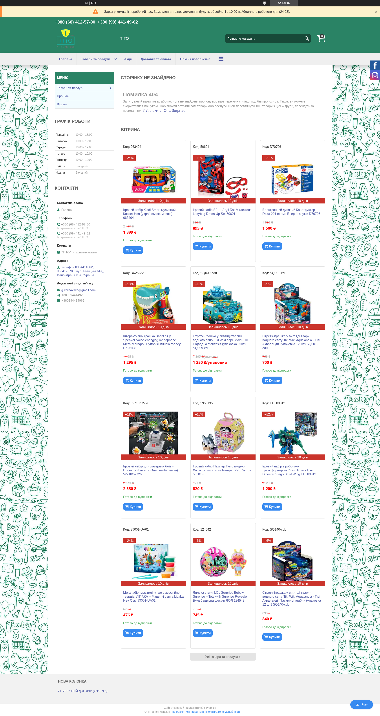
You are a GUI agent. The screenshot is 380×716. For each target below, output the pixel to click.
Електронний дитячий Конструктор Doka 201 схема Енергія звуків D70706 (291, 212)
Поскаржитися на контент (188, 711)
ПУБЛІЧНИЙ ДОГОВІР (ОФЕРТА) (84, 691)
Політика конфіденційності (223, 711)
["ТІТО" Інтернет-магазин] (66, 38)
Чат (365, 704)
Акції (128, 59)
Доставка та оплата (156, 59)
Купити (135, 250)
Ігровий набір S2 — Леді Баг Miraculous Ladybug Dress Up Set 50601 (222, 212)
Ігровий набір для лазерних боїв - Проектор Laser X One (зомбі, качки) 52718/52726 (150, 470)
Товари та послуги (95, 59)
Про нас (63, 96)
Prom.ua (211, 707)
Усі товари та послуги (221, 657)
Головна (65, 59)
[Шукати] (306, 38)
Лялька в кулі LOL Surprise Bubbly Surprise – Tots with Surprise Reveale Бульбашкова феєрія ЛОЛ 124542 (220, 596)
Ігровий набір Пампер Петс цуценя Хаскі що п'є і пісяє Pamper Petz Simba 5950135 (222, 470)
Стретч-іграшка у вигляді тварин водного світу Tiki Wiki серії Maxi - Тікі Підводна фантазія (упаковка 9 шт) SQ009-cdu (221, 342)
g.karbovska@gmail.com (78, 290)
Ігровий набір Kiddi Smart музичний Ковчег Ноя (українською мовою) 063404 (149, 214)
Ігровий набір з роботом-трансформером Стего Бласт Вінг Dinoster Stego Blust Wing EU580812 (289, 470)
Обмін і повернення (195, 59)
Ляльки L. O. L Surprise (165, 110)
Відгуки (62, 104)
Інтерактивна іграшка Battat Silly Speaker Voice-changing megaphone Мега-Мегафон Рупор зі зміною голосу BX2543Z (152, 342)
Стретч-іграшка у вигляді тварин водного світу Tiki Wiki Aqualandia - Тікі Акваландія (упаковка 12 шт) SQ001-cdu (291, 342)
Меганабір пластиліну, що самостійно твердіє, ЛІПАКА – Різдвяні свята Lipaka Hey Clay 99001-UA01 (153, 596)
